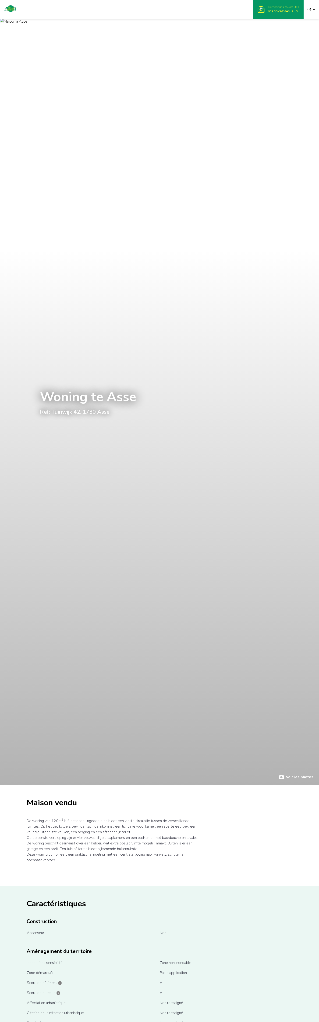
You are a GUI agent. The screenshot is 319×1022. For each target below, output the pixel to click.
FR (309, 9)
